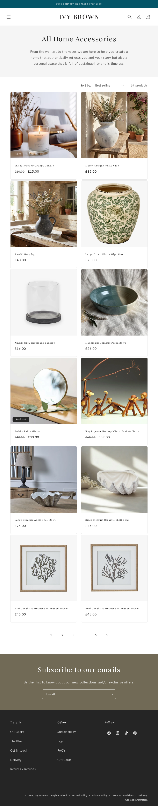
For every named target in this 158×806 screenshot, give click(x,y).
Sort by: (85, 85)
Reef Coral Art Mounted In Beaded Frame (112, 608)
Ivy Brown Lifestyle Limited (51, 795)
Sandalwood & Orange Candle (34, 165)
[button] (8, 16)
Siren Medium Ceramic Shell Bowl (107, 520)
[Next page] (106, 635)
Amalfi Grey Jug (25, 254)
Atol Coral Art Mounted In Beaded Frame (41, 608)
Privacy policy (100, 795)
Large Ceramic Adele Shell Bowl (35, 520)
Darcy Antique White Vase (102, 165)
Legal (60, 741)
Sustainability (66, 731)
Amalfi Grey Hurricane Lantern (35, 342)
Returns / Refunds (23, 769)
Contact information (136, 799)
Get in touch (19, 750)
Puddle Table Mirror (28, 431)
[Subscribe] (111, 694)
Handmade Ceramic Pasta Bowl (105, 342)
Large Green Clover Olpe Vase (104, 254)
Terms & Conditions (123, 795)
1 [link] (51, 635)
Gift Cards (64, 760)
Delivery (16, 760)
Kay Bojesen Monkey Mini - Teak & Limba (112, 431)
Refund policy (79, 795)
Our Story (17, 731)
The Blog (16, 741)
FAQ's (61, 750)
